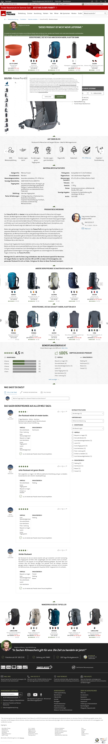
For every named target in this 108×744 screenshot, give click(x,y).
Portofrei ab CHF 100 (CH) (10, 4)
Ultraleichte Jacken (33, 733)
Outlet (80, 13)
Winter (56, 13)
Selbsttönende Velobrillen (61, 735)
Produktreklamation (59, 704)
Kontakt (56, 699)
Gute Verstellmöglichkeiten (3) (63, 366)
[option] (40, 106)
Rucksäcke (23, 19)
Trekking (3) (83, 361)
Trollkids (83, 735)
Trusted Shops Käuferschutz (82, 104)
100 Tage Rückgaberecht (64, 4)
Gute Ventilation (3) (60, 373)
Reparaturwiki (91, 708)
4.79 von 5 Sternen (93, 4)
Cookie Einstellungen (60, 708)
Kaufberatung (5, 731)
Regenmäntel (31, 729)
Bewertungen (78, 425)
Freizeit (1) (83, 368)
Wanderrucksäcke (32, 19)
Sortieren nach (77, 417)
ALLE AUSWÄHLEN (60, 96)
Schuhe (29, 13)
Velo (51, 13)
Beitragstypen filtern (79, 410)
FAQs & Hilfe (57, 697)
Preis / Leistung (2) (60, 376)
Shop (2, 1)
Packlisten (4, 732)
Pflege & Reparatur (6, 733)
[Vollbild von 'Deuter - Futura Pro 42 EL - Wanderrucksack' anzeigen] (15, 82)
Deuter (8, 78)
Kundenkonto (84, 695)
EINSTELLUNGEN (48, 96)
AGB (55, 706)
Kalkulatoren (5, 729)
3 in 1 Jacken (31, 728)
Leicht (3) (58, 368)
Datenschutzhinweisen (43, 92)
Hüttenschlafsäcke (59, 728)
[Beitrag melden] (66, 412)
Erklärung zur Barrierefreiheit (89, 704)
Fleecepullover (32, 735)
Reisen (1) (83, 366)
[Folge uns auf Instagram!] (30, 695)
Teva (82, 728)
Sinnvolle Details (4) (60, 363)
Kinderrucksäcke (59, 732)
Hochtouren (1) (84, 363)
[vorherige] (7, 53)
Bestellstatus (58, 695)
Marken (73, 13)
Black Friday (5, 735)
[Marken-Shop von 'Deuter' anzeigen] (7, 83)
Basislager (8, 1)
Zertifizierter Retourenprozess (84, 667)
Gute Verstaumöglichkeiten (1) (83, 456)
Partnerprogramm (86, 699)
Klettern (45, 13)
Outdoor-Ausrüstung (13, 19)
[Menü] (107, 738)
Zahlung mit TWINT (35, 4)
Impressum (84, 701)
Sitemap (22, 738)
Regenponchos (32, 731)
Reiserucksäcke (59, 729)
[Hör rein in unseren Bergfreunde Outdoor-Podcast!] (42, 695)
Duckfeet (83, 729)
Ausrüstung (37, 13)
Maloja (83, 731)
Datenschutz (61, 706)
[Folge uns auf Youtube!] (36, 695)
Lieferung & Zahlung (59, 693)
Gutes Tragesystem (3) (61, 371)
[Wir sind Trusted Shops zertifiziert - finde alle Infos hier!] (85, 657)
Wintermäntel (31, 732)
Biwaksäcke (58, 733)
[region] (54, 87)
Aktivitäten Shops (6, 728)
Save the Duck (85, 733)
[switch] (103, 742)
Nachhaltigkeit (85, 706)
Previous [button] (6, 151)
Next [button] (102, 151)
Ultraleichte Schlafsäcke (61, 731)
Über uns (83, 693)
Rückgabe (57, 701)
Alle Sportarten (65, 13)
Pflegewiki (84, 708)
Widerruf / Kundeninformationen (63, 710)
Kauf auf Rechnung (79, 102)
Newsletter (84, 697)
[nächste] (101, 53)
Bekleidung (22, 13)
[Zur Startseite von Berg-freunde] (8, 13)
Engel (82, 732)
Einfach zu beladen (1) (80, 454)
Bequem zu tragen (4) (61, 361)
